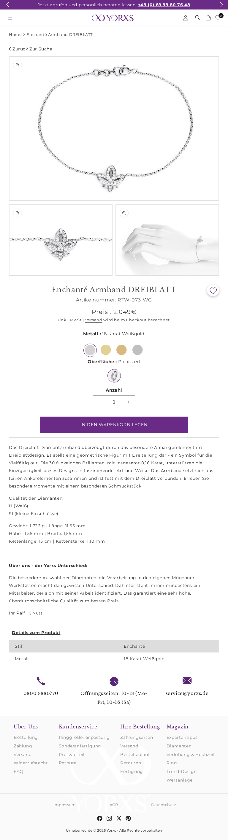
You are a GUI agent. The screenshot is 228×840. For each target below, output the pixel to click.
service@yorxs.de (187, 693)
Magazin (178, 727)
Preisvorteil (72, 754)
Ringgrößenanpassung (84, 737)
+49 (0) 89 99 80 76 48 (164, 4)
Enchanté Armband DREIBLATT (59, 34)
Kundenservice (78, 727)
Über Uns (26, 727)
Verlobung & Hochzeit (191, 754)
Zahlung (23, 746)
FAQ (18, 771)
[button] (7, 8)
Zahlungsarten (136, 737)
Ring (172, 763)
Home (15, 34)
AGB (114, 804)
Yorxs (111, 830)
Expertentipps (182, 737)
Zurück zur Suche (32, 49)
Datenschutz (163, 804)
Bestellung (26, 737)
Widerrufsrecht (31, 763)
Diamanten (179, 746)
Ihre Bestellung (140, 727)
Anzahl (114, 390)
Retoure (68, 763)
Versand (93, 319)
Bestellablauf (135, 754)
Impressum (64, 804)
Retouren (130, 763)
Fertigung (131, 771)
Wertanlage (180, 780)
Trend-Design (182, 771)
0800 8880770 (40, 693)
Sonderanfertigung (80, 746)
